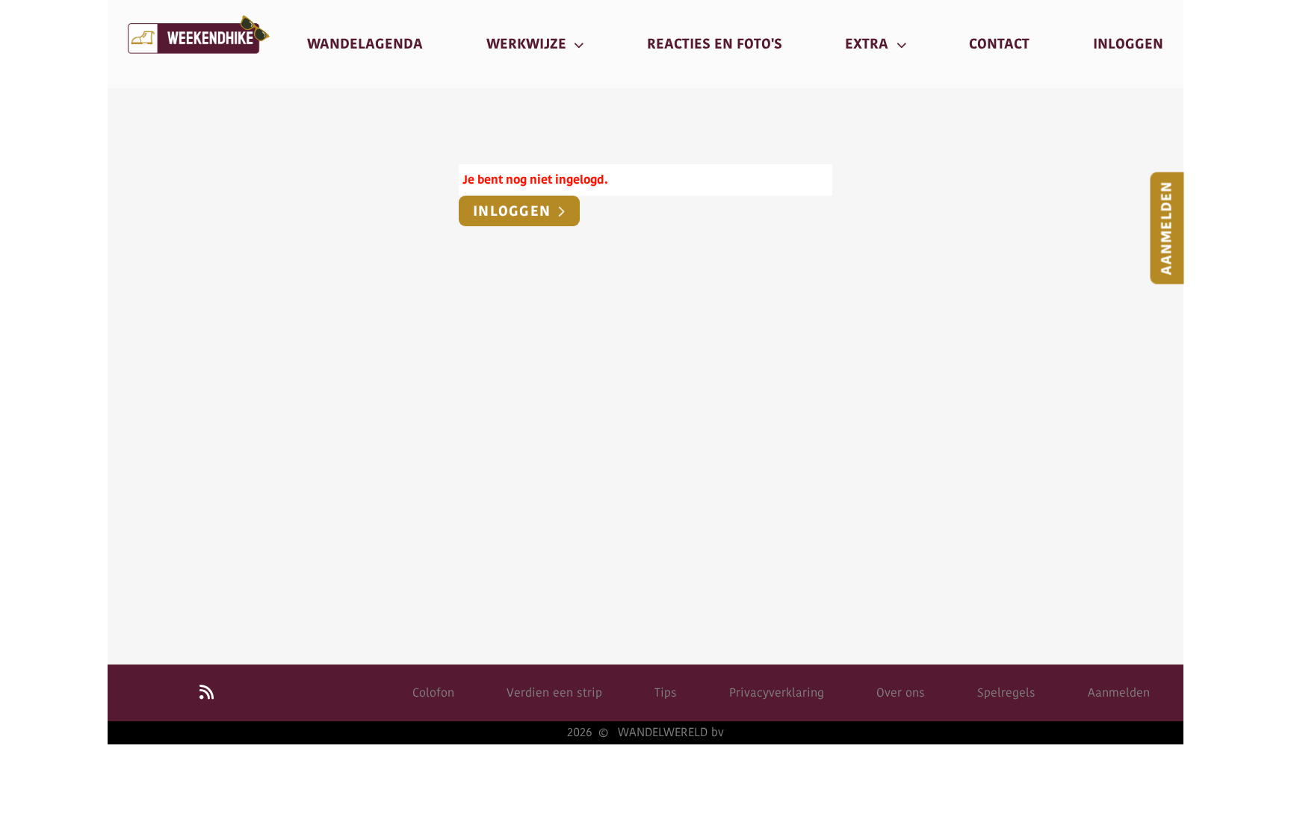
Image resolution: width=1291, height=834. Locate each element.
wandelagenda (365, 44)
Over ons (900, 692)
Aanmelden (1167, 228)
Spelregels (1006, 692)
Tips (665, 692)
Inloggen (514, 211)
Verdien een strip (554, 692)
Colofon (433, 692)
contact (999, 44)
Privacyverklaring (776, 692)
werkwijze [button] (528, 44)
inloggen (1128, 44)
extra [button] (868, 44)
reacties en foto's (714, 44)
